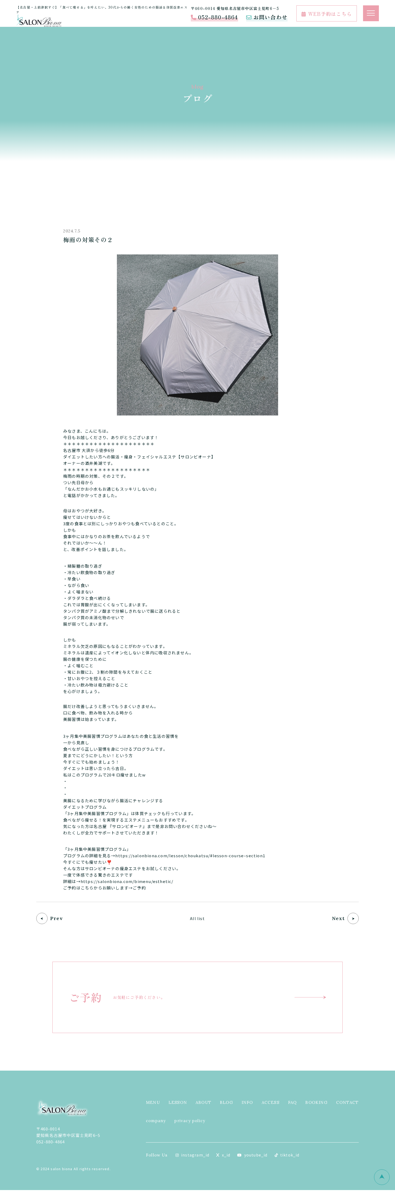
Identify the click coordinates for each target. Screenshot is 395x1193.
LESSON (177, 1102)
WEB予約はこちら (330, 13)
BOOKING (316, 1102)
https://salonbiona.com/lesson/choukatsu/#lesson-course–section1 (190, 855)
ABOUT (203, 1102)
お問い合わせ (270, 17)
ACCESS (270, 1102)
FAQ (292, 1102)
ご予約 (139, 888)
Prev (56, 918)
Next (338, 918)
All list (197, 918)
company (156, 1120)
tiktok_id (290, 1155)
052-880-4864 (218, 17)
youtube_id (255, 1155)
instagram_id (195, 1155)
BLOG (226, 1102)
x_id (226, 1155)
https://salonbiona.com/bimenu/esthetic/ (127, 881)
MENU (153, 1102)
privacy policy (189, 1120)
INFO (247, 1102)
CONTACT (347, 1102)
